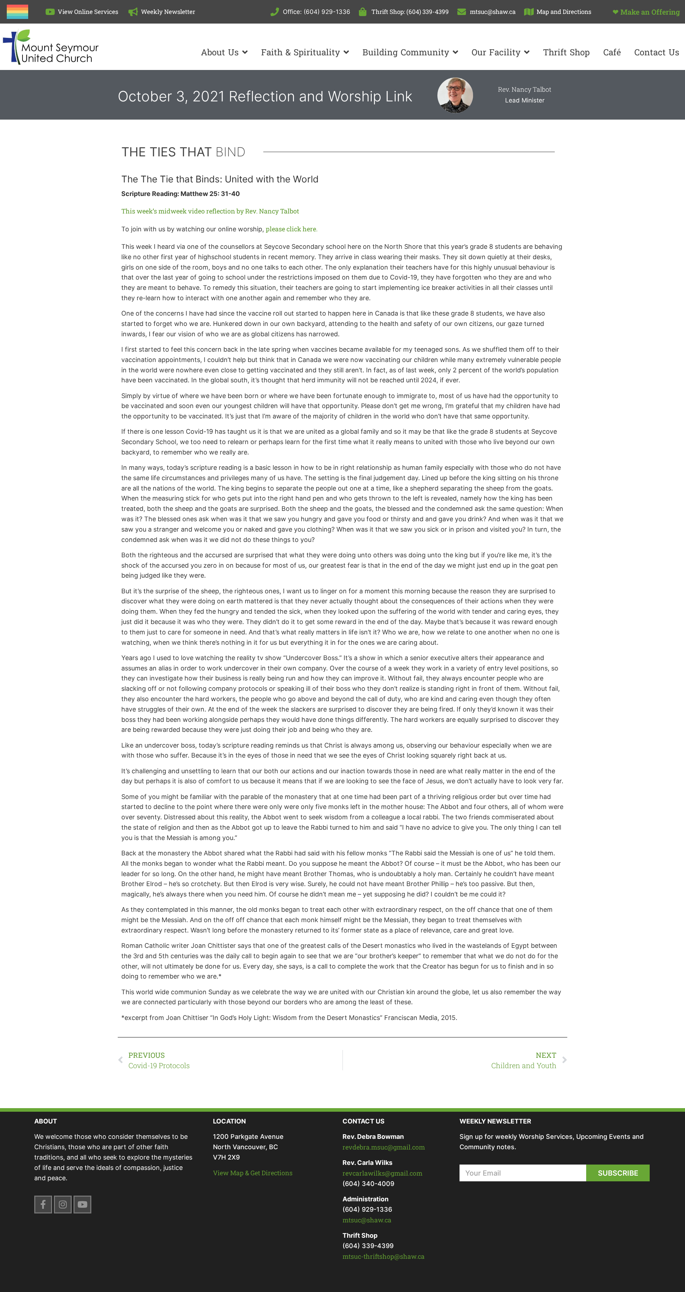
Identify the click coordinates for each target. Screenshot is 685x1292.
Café (612, 52)
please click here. (292, 229)
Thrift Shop (566, 52)
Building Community (405, 52)
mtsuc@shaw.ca (366, 1220)
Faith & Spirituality (300, 52)
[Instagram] (63, 1204)
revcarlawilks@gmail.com (382, 1173)
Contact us (656, 52)
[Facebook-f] (43, 1204)
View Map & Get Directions (253, 1172)
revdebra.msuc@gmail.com (383, 1147)
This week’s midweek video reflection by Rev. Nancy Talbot (210, 211)
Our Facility (496, 52)
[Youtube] (82, 1204)
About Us (220, 52)
